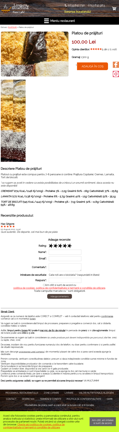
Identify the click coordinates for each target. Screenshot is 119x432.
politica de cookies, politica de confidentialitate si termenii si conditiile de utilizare (59, 288)
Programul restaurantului (21, 393)
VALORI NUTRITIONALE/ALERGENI (96, 393)
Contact (11, 399)
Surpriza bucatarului (77, 11)
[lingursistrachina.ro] (15, 13)
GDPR (109, 399)
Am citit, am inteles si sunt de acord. (103, 422)
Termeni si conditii (50, 399)
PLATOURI (12, 27)
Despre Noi (28, 399)
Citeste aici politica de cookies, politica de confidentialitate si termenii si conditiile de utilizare (34, 426)
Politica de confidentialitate (84, 399)
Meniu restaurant (62, 21)
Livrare (69, 393)
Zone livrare (51, 393)
